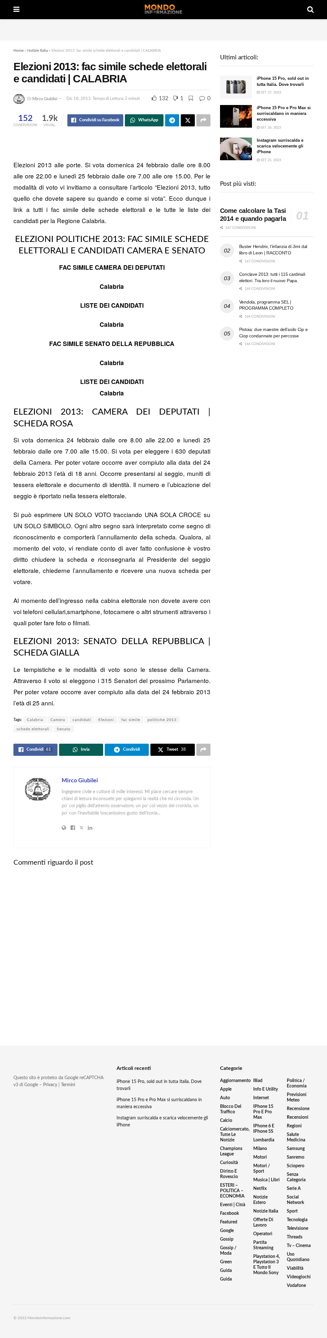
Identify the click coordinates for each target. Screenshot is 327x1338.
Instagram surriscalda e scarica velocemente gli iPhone (280, 146)
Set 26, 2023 (270, 127)
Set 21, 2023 (270, 160)
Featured (228, 1222)
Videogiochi (299, 1277)
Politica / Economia (297, 1083)
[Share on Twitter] (188, 120)
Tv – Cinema (299, 1246)
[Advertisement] (163, 28)
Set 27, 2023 (270, 92)
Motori (260, 1157)
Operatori (262, 1234)
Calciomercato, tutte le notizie (234, 1134)
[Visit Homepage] (163, 9)
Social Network (295, 1200)
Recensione (298, 1109)
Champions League (231, 1151)
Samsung (296, 1148)
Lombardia (263, 1140)
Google (227, 1231)
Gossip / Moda (228, 1251)
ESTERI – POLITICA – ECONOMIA (232, 1191)
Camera (57, 720)
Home (18, 50)
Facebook (229, 1213)
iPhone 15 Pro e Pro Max (263, 1112)
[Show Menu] (16, 9)
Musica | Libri (266, 1180)
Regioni (294, 1126)
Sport (292, 1211)
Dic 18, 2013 (78, 99)
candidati (81, 720)
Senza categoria (296, 1177)
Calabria (35, 720)
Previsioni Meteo (297, 1097)
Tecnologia (297, 1220)
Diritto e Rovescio (229, 1174)
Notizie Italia (37, 50)
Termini (68, 1085)
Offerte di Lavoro (263, 1223)
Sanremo (295, 1157)
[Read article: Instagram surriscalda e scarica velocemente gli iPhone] (236, 149)
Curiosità (229, 1163)
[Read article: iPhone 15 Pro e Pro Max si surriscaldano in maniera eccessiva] (236, 116)
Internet (261, 1098)
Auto (225, 1098)
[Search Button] (310, 9)
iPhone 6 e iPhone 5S (263, 1129)
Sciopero (295, 1166)
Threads (294, 1237)
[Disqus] (111, 950)
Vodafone (296, 1285)
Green (226, 1262)
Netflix (260, 1188)
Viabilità (295, 1268)
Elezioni (106, 720)
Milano (260, 1148)
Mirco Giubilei (44, 99)
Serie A (294, 1188)
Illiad (257, 1081)
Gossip (226, 1239)
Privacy (50, 1085)
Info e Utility (265, 1089)
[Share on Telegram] (172, 120)
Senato (64, 729)
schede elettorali (33, 729)
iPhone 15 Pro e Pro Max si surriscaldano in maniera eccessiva (284, 113)
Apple (226, 1089)
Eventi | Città (232, 1205)
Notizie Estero (260, 1200)
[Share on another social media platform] (203, 120)
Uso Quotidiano (298, 1257)
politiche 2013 (162, 720)
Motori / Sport (261, 1169)
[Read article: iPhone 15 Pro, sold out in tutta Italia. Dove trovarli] (236, 87)
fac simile (130, 720)
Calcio (226, 1120)
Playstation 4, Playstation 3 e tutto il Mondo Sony (266, 1264)
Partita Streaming (263, 1245)
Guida (226, 1270)
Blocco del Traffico (230, 1109)
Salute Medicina (296, 1137)
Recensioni (297, 1117)
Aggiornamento (235, 1081)
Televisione (297, 1228)
